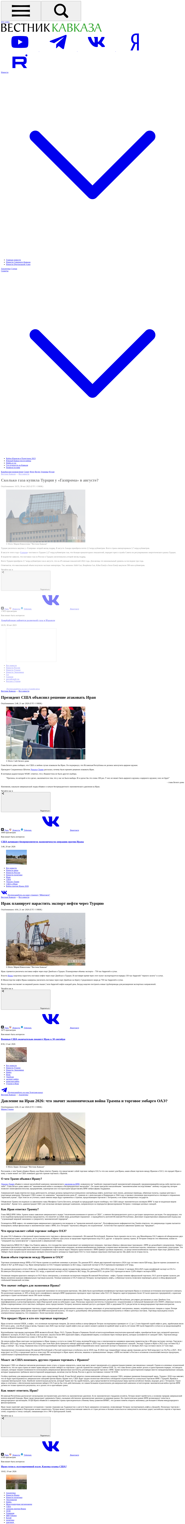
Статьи (14, 269)
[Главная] (51, 31)
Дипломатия (11, 1500)
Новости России (13, 668)
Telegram (27, 609)
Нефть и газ (11, 463)
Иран (8, 877)
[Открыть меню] (21, 11)
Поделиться (44, 589)
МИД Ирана (11, 1515)
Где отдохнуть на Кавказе (17, 465)
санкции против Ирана (16, 1509)
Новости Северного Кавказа (18, 262)
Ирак (8, 1075)
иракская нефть (12, 1081)
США (8, 879)
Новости (16, 609)
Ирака (10, 976)
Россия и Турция (13, 681)
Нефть (8, 1072)
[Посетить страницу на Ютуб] (20, 51)
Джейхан (10, 1077)
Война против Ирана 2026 (17, 886)
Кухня (51, 472)
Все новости (24, 474)
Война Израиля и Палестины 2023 (21, 458)
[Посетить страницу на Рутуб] (20, 70)
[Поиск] (61, 11)
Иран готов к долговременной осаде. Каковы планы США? (34, 1466)
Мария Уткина (7, 1109)
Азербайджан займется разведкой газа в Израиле (28, 620)
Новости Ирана (12, 1495)
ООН (8, 1511)
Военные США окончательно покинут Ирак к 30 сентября (33, 1039)
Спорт (26, 472)
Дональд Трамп (37, 769)
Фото (32, 472)
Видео (37, 472)
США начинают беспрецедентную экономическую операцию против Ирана (42, 841)
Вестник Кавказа (8, 474)
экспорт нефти (12, 1079)
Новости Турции (13, 670)
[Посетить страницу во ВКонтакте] (97, 51)
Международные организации (19, 1504)
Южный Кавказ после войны (18, 461)
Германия (10, 1513)
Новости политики (14, 875)
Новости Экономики (15, 672)
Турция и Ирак (12, 1084)
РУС (3, 22)
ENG (7, 22)
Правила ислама (13, 467)
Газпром (23, 552)
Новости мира (12, 870)
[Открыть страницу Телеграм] (58, 51)
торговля (10, 1522)
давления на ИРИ (72, 1184)
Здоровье (45, 472)
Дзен (6, 609)
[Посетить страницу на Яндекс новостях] (135, 51)
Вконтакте (74, 609)
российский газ (12, 679)
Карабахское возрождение (12, 472)
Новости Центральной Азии (18, 264)
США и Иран (12, 884)
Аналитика (6, 269)
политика (10, 1520)
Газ (7, 674)
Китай (8, 1518)
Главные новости (13, 260)
